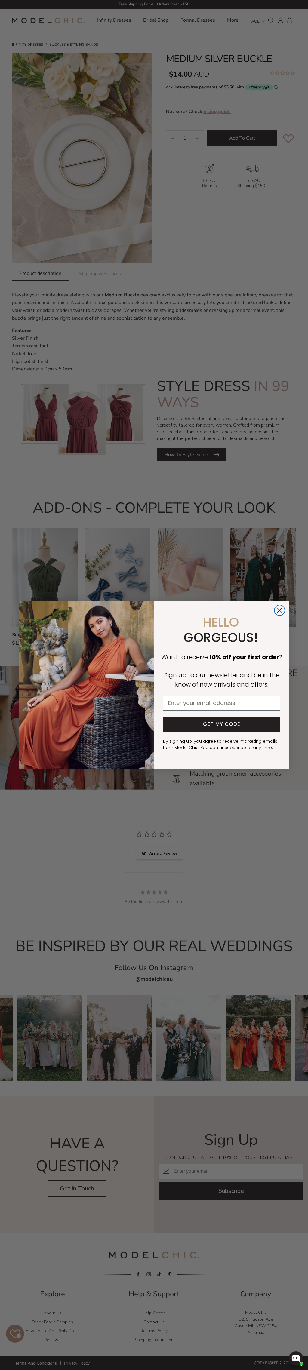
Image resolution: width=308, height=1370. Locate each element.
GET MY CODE (221, 724)
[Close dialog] (279, 610)
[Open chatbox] (296, 1358)
